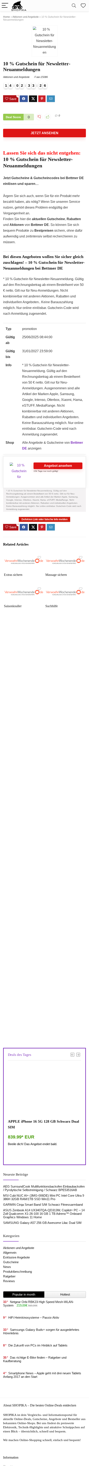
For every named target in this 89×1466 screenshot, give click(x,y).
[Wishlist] (83, 5)
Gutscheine (11, 1262)
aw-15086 (42, 77)
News (7, 1267)
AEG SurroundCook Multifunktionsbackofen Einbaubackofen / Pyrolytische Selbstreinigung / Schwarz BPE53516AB (44, 1188)
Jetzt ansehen (44, 133)
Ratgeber (9, 1276)
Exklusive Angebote (16, 1257)
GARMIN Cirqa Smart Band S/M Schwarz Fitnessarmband (43, 1204)
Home (6, 16)
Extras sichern (13, 574)
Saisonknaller (13, 606)
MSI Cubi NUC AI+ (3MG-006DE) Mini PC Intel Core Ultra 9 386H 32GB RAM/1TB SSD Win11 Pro (43, 1197)
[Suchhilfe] (65, 588)
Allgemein (9, 1252)
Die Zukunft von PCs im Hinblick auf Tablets (37, 1345)
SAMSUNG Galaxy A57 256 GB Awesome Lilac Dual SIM (42, 1222)
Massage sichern (56, 574)
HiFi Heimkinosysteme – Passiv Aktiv (33, 1317)
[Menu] (5, 5)
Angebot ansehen (58, 465)
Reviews (9, 1281)
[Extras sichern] (24, 556)
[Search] (74, 5)
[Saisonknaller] (24, 588)
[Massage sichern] (65, 556)
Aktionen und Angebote (25, 16)
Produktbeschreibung (17, 1271)
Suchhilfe (51, 606)
